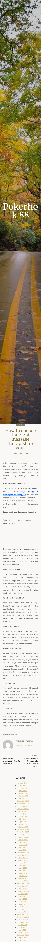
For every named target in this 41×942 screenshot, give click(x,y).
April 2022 (23, 904)
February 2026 (23, 796)
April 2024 (23, 850)
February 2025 (23, 827)
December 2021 (23, 914)
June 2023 (23, 868)
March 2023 (23, 876)
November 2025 (23, 804)
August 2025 (23, 811)
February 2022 (23, 909)
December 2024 (23, 829)
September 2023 (23, 860)
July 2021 (23, 927)
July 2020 (23, 940)
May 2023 (23, 870)
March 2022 (23, 907)
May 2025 (23, 819)
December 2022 (23, 883)
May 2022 (23, 901)
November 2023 (23, 855)
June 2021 (23, 930)
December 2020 (23, 935)
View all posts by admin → (24, 745)
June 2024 (23, 845)
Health (20, 425)
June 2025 (23, 816)
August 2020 (23, 938)
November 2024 (23, 832)
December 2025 (23, 801)
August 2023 (23, 863)
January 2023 (23, 881)
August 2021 (22, 925)
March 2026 (23, 793)
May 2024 (23, 847)
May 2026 (23, 791)
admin (27, 453)
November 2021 (23, 917)
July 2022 (22, 896)
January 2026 (23, 798)
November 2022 (23, 886)
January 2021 (23, 932)
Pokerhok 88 (20, 211)
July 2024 (23, 842)
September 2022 (23, 891)
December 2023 (23, 852)
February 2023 (23, 878)
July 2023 (23, 865)
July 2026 (23, 785)
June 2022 (23, 899)
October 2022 (23, 889)
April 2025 (23, 822)
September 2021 (23, 922)
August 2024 (23, 840)
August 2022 (23, 894)
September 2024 (23, 837)
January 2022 (23, 912)
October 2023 (23, 858)
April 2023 (23, 873)
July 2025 (23, 814)
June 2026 (23, 788)
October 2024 (23, 834)
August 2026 (23, 783)
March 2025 (23, 824)
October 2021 (23, 919)
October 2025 (23, 806)
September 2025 (23, 809)
